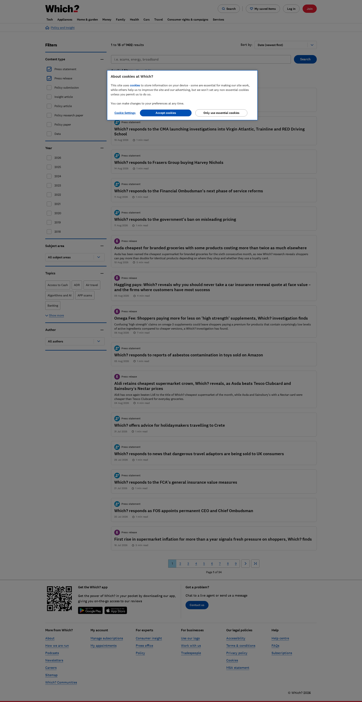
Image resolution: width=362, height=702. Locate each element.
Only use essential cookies (221, 113)
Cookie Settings (125, 113)
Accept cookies (166, 113)
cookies (135, 85)
